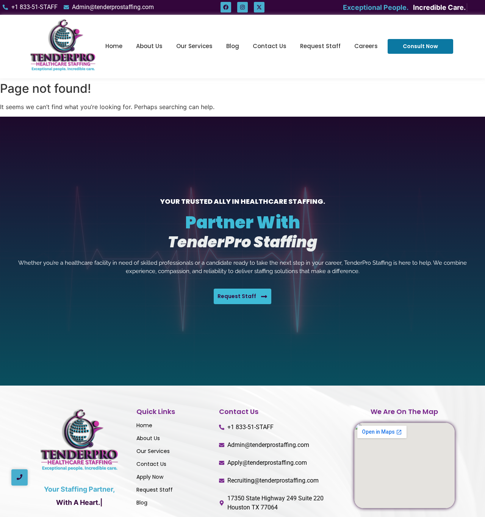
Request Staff (320, 46)
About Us (149, 46)
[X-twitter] (259, 7)
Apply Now (149, 477)
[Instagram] (242, 7)
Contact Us (269, 46)
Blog (232, 46)
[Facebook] (226, 7)
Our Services (194, 46)
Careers (366, 46)
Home (113, 46)
